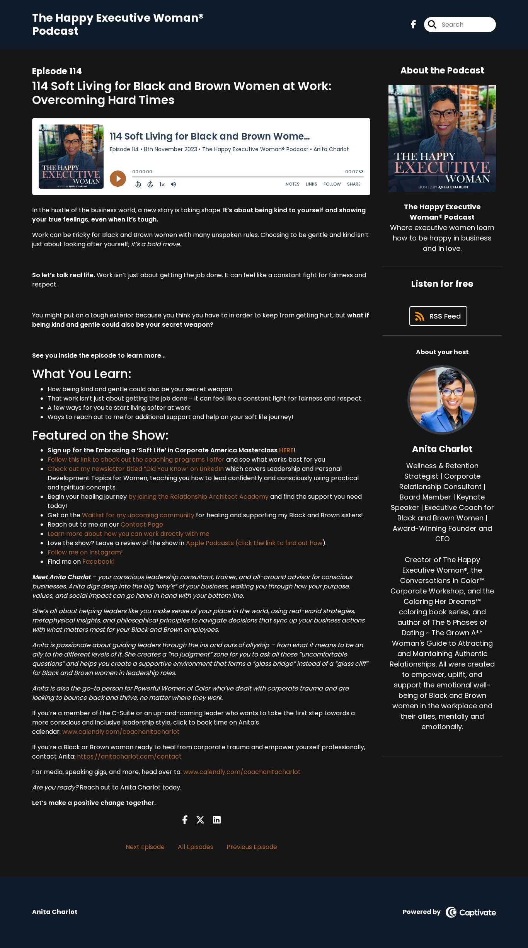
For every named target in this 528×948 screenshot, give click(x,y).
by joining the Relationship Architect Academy (198, 496)
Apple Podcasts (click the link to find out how (254, 543)
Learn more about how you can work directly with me (128, 533)
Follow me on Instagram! (85, 552)
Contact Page (142, 524)
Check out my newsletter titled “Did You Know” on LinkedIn (136, 468)
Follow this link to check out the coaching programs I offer (136, 459)
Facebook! (98, 561)
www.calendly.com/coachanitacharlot (121, 731)
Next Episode (145, 846)
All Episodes (195, 846)
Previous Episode (252, 846)
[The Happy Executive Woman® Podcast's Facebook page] (413, 25)
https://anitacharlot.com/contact (129, 756)
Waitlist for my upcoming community (138, 515)
